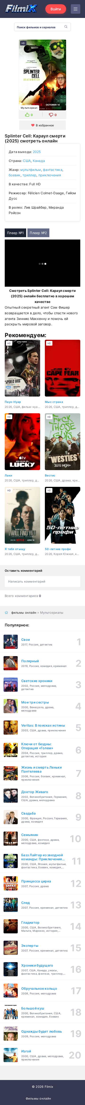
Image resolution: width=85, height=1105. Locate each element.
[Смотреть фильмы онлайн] (21, 9)
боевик (15, 175)
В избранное (45, 125)
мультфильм (30, 170)
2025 (37, 152)
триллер (29, 175)
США (27, 161)
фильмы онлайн (24, 612)
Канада (39, 161)
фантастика (52, 170)
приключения (49, 175)
